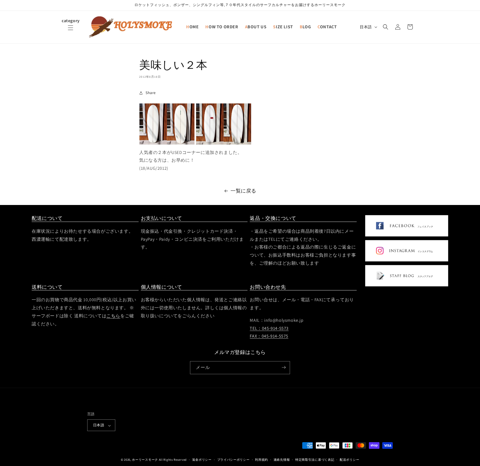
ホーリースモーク (145, 460)
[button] (70, 31)
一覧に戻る (243, 191)
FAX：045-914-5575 (269, 336)
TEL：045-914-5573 (269, 328)
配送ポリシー (349, 460)
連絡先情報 (282, 460)
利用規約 (261, 460)
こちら (113, 316)
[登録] (284, 367)
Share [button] (151, 92)
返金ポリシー (202, 460)
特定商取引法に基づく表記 (314, 460)
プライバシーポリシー (233, 460)
